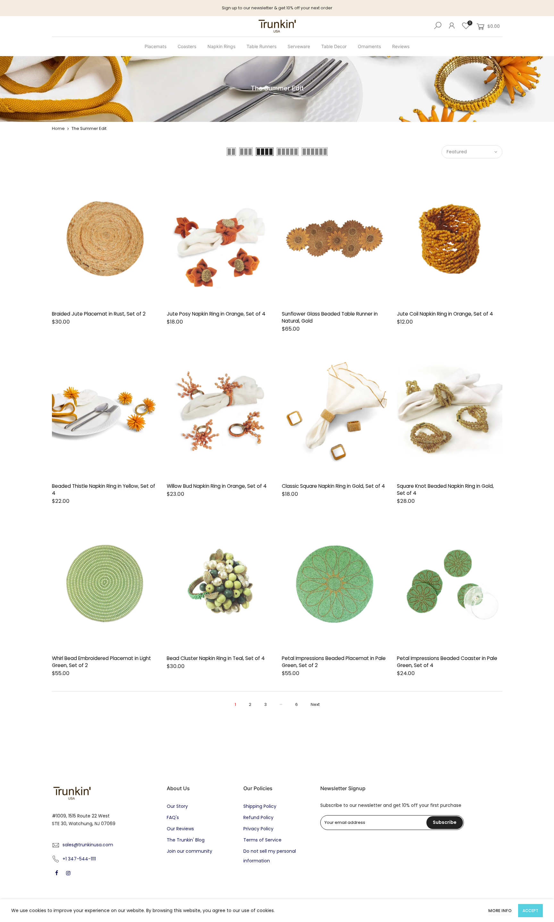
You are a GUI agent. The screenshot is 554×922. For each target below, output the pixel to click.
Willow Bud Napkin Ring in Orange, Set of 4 (217, 486)
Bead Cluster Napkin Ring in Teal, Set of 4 (216, 658)
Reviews (400, 46)
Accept (530, 910)
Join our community (189, 851)
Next (315, 704)
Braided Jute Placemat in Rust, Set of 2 (99, 313)
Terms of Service (262, 840)
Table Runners (261, 46)
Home (58, 128)
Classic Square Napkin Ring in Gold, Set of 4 (333, 486)
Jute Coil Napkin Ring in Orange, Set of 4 (445, 313)
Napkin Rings (221, 46)
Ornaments (369, 46)
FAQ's (173, 817)
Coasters (187, 46)
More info (500, 911)
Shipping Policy (259, 806)
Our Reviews (180, 828)
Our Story (177, 806)
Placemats (155, 46)
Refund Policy (258, 817)
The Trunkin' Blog (186, 840)
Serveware (299, 46)
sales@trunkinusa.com (88, 845)
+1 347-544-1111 (79, 859)
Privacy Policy (258, 828)
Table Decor (334, 46)
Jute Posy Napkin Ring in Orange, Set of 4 (216, 313)
